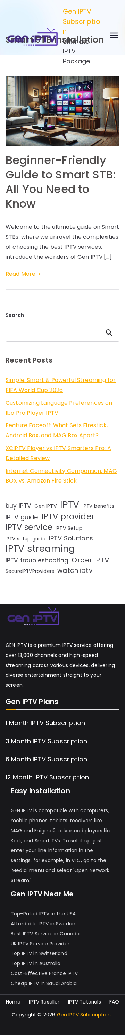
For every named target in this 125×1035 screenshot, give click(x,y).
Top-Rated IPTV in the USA (43, 913)
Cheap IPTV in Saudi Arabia (44, 983)
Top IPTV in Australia (35, 963)
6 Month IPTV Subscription (46, 759)
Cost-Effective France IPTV (44, 973)
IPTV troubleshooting (37, 560)
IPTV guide (22, 517)
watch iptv (75, 570)
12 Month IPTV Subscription (47, 777)
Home (13, 1002)
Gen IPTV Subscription (81, 21)
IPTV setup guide (26, 538)
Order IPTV (90, 560)
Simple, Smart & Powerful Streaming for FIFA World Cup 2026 (61, 385)
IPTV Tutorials (84, 1002)
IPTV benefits (98, 506)
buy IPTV (18, 506)
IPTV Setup (69, 528)
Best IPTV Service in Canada (45, 933)
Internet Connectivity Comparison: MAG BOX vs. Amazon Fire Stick (61, 476)
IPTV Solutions (71, 538)
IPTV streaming (40, 549)
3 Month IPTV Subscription (46, 741)
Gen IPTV (45, 506)
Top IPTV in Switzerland (39, 953)
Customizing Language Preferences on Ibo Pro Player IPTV (59, 408)
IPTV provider (67, 517)
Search (15, 315)
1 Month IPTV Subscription (45, 722)
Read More (20, 274)
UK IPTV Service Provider (40, 943)
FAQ (114, 1002)
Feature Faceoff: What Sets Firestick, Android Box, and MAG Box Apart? (57, 430)
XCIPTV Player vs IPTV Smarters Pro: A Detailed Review (58, 453)
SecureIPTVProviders (30, 571)
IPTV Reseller (44, 1002)
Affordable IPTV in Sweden (43, 923)
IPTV (70, 505)
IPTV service (29, 528)
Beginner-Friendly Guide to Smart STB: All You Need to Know (61, 181)
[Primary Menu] (113, 36)
